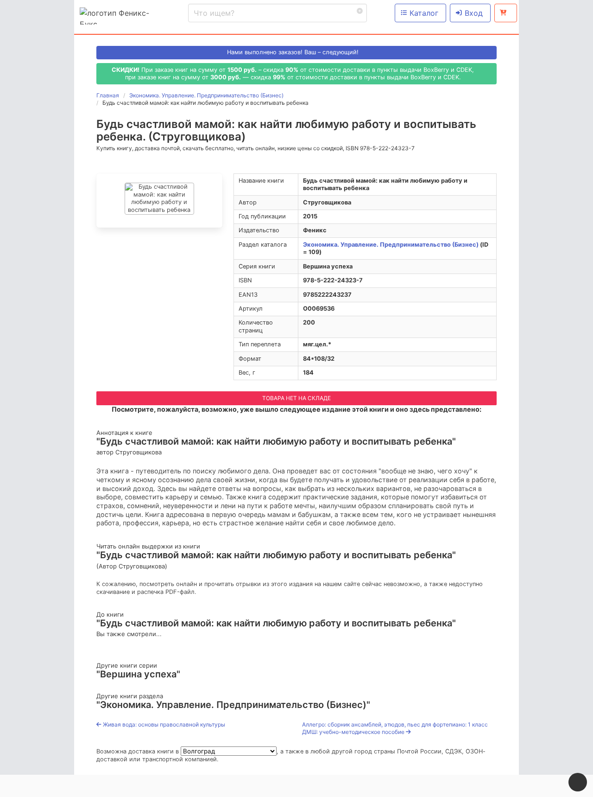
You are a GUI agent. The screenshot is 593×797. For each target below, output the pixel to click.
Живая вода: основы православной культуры (163, 724)
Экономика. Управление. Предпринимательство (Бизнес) (391, 244)
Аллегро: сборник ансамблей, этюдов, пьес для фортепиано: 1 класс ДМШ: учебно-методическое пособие (395, 728)
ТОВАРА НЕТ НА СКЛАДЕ (296, 398)
